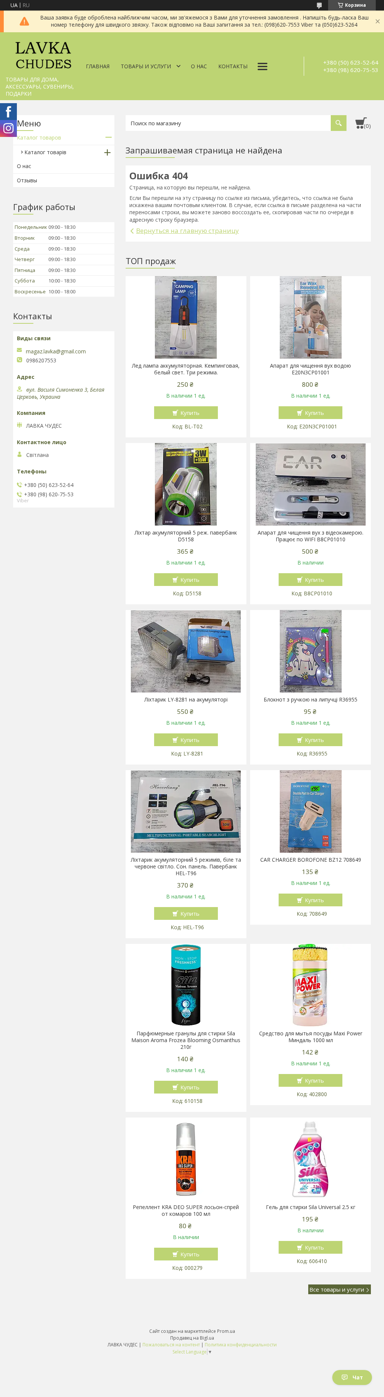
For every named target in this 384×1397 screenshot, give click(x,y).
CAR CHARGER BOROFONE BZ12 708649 (310, 859)
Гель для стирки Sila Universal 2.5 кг (311, 1207)
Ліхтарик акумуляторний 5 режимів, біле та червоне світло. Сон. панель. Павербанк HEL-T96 (186, 866)
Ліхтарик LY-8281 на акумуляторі (186, 699)
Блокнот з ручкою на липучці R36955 (310, 699)
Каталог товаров (39, 137)
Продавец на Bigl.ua (192, 1338)
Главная (98, 66)
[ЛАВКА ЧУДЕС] (43, 52)
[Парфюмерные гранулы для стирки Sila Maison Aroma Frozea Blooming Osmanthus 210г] (186, 985)
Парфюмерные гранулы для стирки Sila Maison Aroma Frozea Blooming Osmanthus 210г (185, 1040)
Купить (190, 412)
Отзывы (27, 180)
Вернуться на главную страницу (187, 230)
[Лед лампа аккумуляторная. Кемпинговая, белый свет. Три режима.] (186, 317)
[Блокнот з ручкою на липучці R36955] (310, 651)
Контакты (233, 66)
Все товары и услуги (336, 1289)
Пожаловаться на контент (171, 1344)
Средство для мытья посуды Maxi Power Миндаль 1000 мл (310, 1037)
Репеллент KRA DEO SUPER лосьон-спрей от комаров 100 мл (186, 1210)
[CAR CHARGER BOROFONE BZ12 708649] (310, 811)
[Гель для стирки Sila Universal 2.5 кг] (310, 1159)
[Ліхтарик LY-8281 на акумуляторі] (186, 651)
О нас (199, 66)
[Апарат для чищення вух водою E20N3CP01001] (310, 317)
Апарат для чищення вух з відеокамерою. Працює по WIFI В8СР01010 (310, 536)
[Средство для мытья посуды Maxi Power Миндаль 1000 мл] (310, 985)
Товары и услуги (146, 66)
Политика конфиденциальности (241, 1344)
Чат (357, 1377)
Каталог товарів (45, 152)
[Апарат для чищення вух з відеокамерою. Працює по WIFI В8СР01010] (310, 484)
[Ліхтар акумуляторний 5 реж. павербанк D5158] (186, 484)
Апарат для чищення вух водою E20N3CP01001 (310, 369)
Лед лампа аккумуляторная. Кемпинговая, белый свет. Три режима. (186, 369)
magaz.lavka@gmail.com (56, 351)
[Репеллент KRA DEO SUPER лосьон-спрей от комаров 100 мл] (186, 1159)
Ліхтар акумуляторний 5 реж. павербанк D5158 (186, 536)
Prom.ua (226, 1331)
